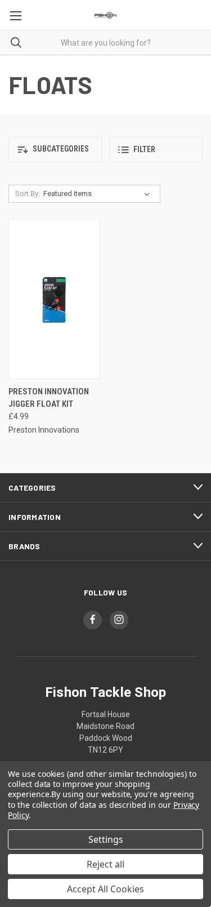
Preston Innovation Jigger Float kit (48, 398)
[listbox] (99, 193)
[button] (55, 149)
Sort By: (27, 193)
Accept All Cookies (105, 889)
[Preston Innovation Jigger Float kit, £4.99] (54, 299)
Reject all (105, 864)
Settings (105, 839)
